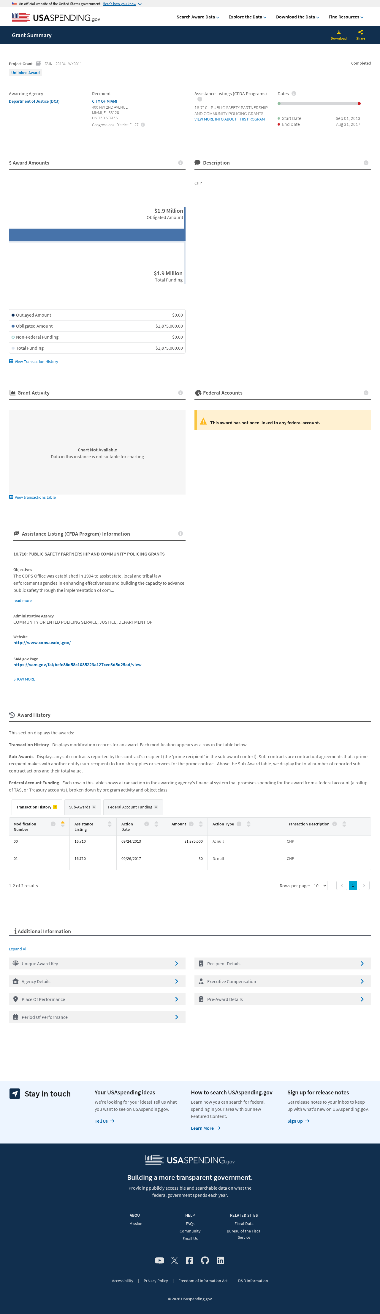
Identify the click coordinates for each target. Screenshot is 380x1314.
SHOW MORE (24, 679)
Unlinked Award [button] (25, 72)
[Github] (205, 1260)
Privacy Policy (156, 1280)
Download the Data (295, 17)
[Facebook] (189, 1260)
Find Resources (344, 17)
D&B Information (253, 1280)
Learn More (202, 1128)
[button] (97, 963)
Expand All (18, 949)
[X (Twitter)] (174, 1260)
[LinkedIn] (220, 1260)
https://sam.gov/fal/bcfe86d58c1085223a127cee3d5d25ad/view (77, 664)
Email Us (190, 1238)
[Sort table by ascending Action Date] (156, 822)
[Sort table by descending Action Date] (156, 825)
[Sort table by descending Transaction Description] (344, 825)
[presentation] (25, 72)
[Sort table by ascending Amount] (201, 822)
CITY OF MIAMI (104, 101)
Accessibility (122, 1280)
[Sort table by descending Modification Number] (63, 825)
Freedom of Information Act (203, 1280)
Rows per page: (295, 885)
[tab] (37, 807)
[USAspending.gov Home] (56, 18)
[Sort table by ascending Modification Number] (63, 822)
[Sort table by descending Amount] (201, 825)
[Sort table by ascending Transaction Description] (344, 822)
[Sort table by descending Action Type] (249, 825)
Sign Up (295, 1121)
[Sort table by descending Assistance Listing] (110, 825)
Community (190, 1231)
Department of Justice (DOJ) (34, 101)
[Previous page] (341, 885)
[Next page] (364, 885)
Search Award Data (196, 17)
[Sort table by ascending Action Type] (249, 822)
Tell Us (101, 1121)
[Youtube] (159, 1260)
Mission (135, 1223)
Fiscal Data (244, 1223)
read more (22, 600)
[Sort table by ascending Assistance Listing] (110, 822)
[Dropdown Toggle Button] (360, 33)
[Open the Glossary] (39, 64)
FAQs (190, 1223)
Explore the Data (245, 17)
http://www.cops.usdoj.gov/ (42, 642)
